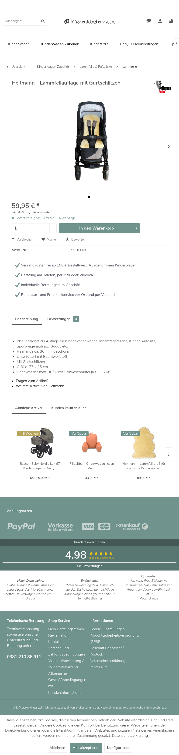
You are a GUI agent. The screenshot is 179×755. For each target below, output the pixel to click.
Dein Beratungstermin (66, 629)
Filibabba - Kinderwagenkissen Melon (92, 466)
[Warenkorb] (171, 21)
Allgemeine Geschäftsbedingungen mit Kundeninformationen (67, 683)
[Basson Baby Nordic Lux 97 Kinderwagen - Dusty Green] (39, 442)
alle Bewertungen (89, 566)
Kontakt (54, 641)
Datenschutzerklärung (107, 660)
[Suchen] (43, 21)
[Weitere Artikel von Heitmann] (162, 87)
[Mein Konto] (160, 21)
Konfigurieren (118, 747)
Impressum (98, 667)
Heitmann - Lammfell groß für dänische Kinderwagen (143, 466)
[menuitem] (25, 21)
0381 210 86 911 (24, 657)
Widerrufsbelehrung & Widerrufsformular (66, 664)
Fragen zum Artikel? (31, 380)
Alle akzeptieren (86, 747)
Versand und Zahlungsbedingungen (66, 651)
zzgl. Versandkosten (38, 212)
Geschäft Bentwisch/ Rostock (107, 651)
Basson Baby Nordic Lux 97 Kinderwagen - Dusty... (40, 466)
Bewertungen (62, 319)
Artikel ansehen (30, 603)
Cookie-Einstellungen (107, 629)
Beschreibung (26, 319)
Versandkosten (79, 707)
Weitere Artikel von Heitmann (39, 386)
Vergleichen (24, 239)
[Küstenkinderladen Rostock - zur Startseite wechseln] (89, 22)
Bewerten (78, 239)
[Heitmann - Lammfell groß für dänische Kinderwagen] (143, 442)
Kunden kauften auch (68, 408)
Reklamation (58, 635)
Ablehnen (57, 747)
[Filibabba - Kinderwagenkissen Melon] (91, 442)
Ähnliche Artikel (28, 408)
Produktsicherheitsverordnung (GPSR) (109, 638)
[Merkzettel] (148, 21)
